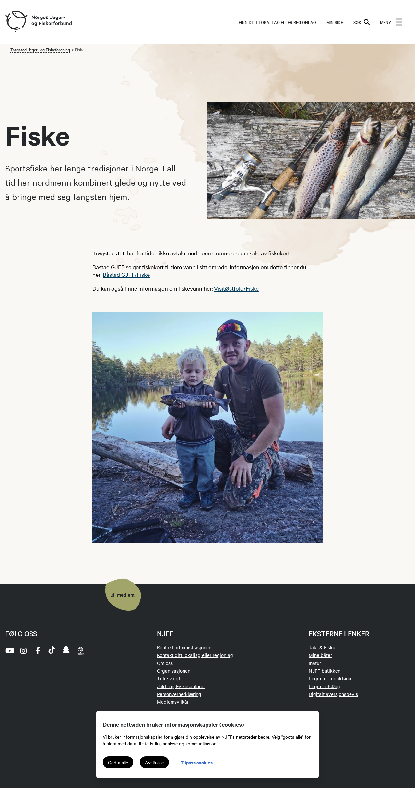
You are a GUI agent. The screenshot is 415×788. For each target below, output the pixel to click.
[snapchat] (66, 650)
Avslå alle (154, 762)
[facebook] (37, 650)
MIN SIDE (334, 22)
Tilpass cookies (197, 762)
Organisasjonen (173, 670)
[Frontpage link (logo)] (16, 21)
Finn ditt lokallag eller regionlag (277, 22)
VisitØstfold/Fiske (236, 288)
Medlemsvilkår (173, 702)
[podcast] (80, 650)
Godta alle (118, 762)
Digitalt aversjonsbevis (333, 694)
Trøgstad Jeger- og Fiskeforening (40, 49)
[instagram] (23, 650)
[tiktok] (52, 650)
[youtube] (9, 650)
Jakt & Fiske (322, 647)
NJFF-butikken (324, 670)
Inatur (315, 663)
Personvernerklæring (179, 694)
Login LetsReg (324, 686)
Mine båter (320, 655)
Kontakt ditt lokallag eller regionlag (195, 655)
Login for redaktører (330, 678)
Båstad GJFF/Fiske (126, 274)
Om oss (165, 663)
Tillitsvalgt (168, 678)
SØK (357, 22)
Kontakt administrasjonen (184, 647)
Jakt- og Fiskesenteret (181, 686)
